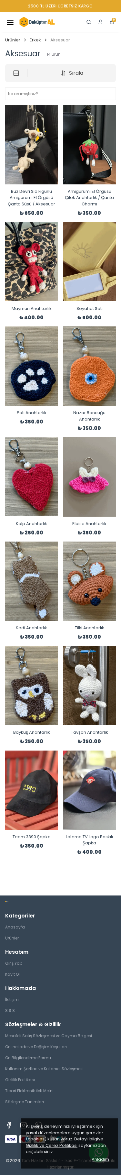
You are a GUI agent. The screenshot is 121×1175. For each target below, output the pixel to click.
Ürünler (12, 40)
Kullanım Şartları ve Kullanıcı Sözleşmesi (44, 1068)
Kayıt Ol (12, 974)
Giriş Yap (13, 963)
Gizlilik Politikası (20, 1079)
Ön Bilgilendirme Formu (28, 1057)
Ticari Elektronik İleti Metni (29, 1090)
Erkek (35, 40)
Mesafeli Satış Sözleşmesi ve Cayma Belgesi (48, 1035)
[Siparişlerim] (100, 22)
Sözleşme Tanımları (24, 1101)
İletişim (12, 999)
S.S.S (10, 1010)
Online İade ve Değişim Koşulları (36, 1046)
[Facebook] (8, 1125)
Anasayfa (15, 927)
